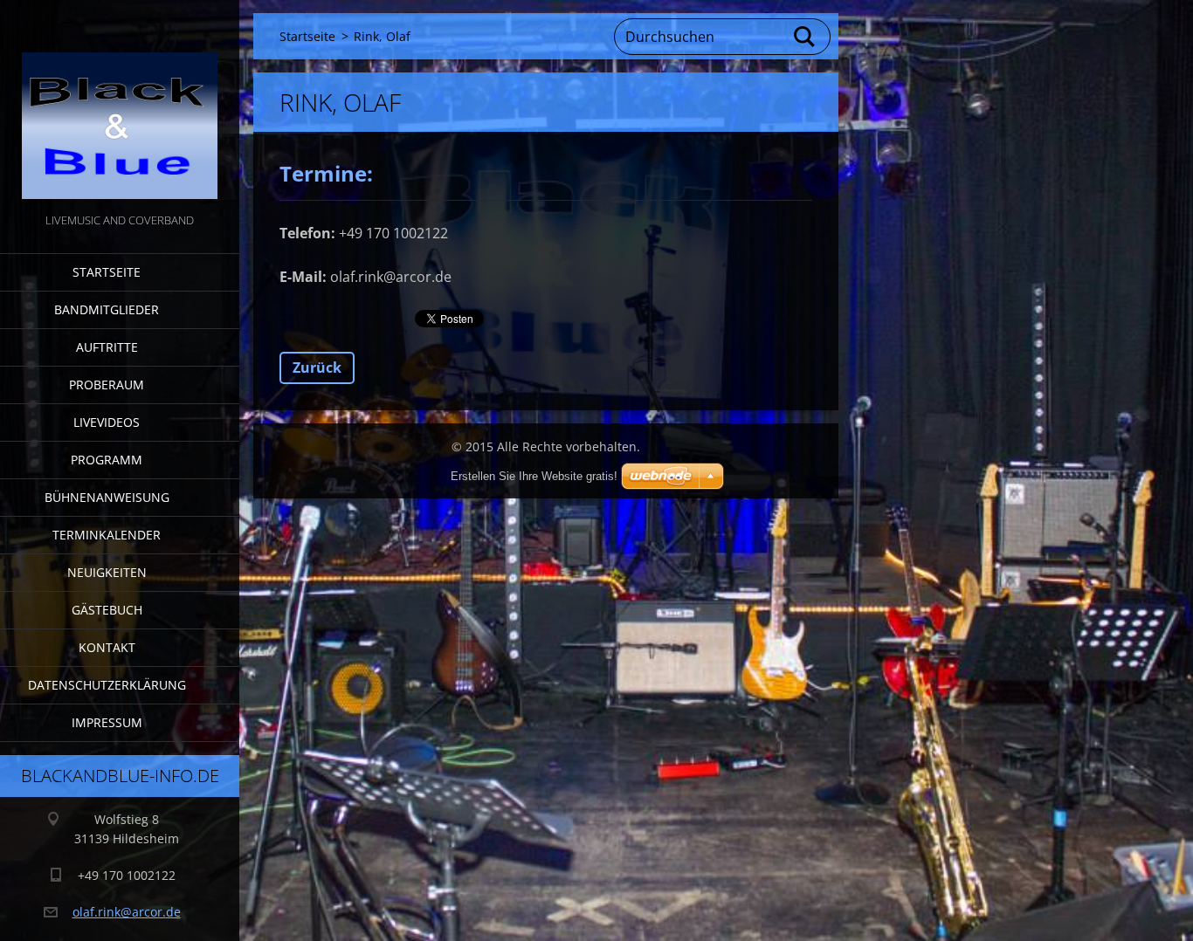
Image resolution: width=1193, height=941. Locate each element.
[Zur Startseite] (119, 104)
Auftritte (107, 347)
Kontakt (107, 647)
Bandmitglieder (106, 309)
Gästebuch (107, 609)
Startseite (106, 272)
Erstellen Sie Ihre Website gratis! (534, 476)
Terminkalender (106, 534)
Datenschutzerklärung (107, 685)
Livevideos (106, 422)
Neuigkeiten (107, 572)
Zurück (317, 367)
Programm (106, 459)
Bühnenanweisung (107, 497)
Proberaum (106, 384)
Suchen (805, 37)
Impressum (107, 722)
